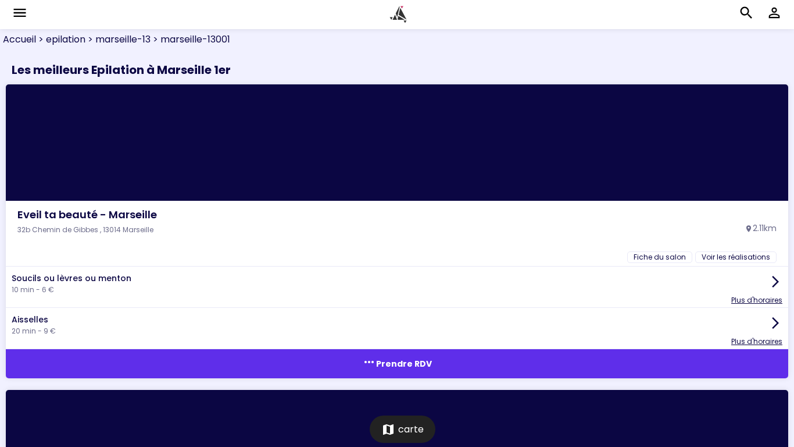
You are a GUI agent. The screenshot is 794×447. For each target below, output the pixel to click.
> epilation (60, 39)
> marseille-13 (118, 39)
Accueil (19, 39)
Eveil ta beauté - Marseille (87, 214)
